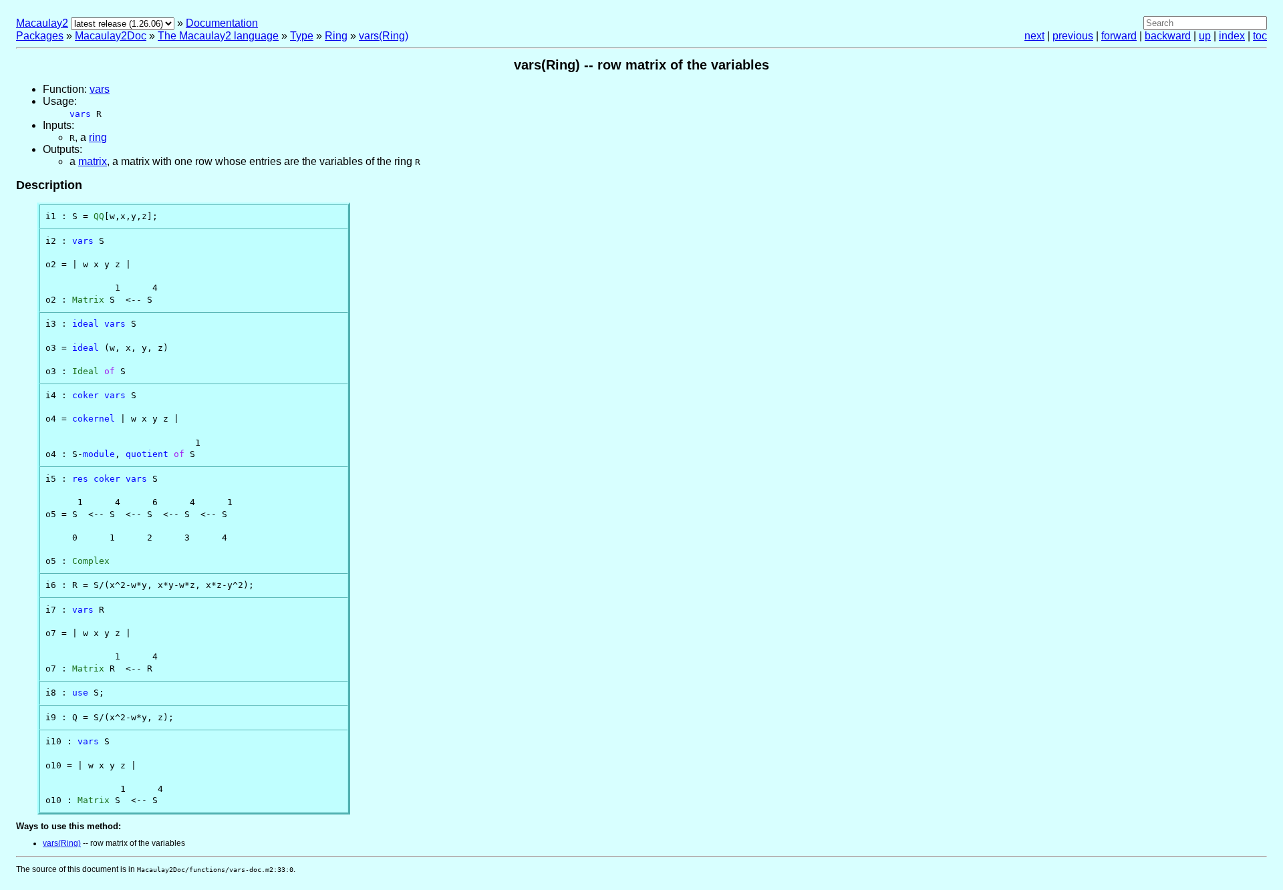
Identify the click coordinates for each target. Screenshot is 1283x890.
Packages (39, 35)
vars (100, 89)
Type (301, 35)
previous (1072, 35)
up (1205, 35)
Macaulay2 (42, 23)
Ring (336, 35)
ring (98, 137)
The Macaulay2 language (218, 35)
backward (1168, 35)
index (1232, 35)
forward (1119, 35)
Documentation (222, 23)
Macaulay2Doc (110, 35)
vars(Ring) (383, 35)
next (1034, 35)
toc (1260, 35)
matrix (92, 161)
